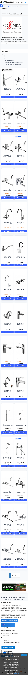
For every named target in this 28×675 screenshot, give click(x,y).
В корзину (8, 97)
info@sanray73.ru (6, 635)
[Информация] (1, 2)
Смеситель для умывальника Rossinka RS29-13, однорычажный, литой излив (20, 357)
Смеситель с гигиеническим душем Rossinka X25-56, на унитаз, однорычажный (7, 89)
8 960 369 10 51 (6, 640)
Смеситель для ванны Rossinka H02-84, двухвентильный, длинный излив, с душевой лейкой (20, 458)
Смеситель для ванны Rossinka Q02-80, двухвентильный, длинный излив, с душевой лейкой (7, 491)
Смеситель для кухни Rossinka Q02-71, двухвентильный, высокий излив (7, 223)
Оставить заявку (7, 432)
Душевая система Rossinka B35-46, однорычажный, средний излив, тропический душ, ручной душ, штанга (20, 424)
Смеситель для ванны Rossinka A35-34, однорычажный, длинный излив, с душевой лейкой (20, 89)
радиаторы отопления (7, 617)
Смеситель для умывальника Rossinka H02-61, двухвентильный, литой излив (20, 290)
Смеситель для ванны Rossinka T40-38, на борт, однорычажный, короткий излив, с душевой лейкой (20, 189)
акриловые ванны (16, 615)
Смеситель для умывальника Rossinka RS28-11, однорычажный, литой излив (7, 357)
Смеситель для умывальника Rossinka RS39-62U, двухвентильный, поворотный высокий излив (7, 391)
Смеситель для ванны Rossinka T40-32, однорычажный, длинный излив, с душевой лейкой (20, 559)
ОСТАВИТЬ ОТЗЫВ (8, 647)
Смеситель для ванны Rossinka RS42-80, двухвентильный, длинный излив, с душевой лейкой (7, 559)
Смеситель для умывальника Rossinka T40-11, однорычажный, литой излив (20, 391)
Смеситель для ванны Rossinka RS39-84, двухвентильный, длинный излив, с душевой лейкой (7, 525)
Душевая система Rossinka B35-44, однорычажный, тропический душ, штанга (7, 424)
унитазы (23, 615)
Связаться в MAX (8, 624)
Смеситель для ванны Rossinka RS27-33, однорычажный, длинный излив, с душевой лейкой (20, 122)
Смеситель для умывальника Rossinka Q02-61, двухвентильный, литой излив (7, 324)
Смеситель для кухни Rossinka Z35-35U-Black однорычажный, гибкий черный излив (21, 257)
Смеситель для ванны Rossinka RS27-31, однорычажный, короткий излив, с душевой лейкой (7, 122)
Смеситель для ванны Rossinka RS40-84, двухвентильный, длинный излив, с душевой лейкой (20, 525)
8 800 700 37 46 (6, 638)
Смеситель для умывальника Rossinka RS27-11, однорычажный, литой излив (20, 324)
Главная (5, 6)
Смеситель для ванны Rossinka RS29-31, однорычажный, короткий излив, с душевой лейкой (20, 491)
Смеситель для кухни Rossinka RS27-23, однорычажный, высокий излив (20, 223)
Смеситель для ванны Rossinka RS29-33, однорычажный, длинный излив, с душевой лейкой (20, 156)
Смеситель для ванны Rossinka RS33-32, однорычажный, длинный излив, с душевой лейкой (7, 189)
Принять (24, 654)
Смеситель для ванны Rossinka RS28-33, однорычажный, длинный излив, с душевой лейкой (7, 156)
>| (18, 575)
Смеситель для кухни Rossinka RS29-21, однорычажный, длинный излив (7, 257)
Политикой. (16, 673)
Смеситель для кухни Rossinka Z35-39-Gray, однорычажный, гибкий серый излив (7, 290)
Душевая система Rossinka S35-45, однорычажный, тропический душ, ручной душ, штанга (7, 458)
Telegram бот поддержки (10, 620)
